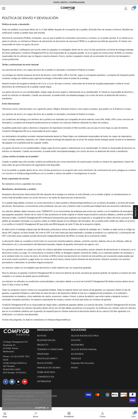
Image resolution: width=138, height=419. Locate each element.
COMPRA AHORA (77, 2)
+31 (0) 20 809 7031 (20, 357)
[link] (36, 414)
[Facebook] (5, 381)
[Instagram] (12, 381)
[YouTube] (24, 381)
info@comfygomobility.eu (15, 363)
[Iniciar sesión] (125, 8)
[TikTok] (18, 381)
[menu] (3, 8)
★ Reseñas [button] (135, 212)
